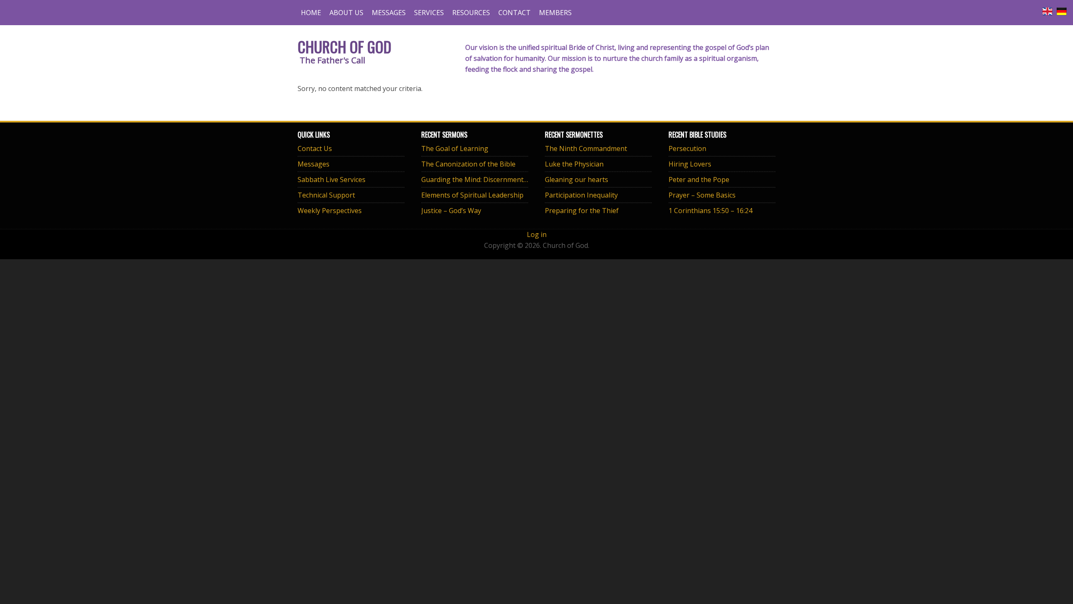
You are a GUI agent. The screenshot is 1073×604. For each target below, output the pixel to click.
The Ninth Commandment (586, 148)
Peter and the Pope (699, 179)
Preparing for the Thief (582, 210)
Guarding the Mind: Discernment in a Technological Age (508, 179)
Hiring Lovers (690, 164)
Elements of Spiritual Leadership (472, 195)
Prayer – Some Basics (702, 195)
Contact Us (315, 148)
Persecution (687, 148)
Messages (313, 164)
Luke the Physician (574, 164)
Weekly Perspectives (330, 210)
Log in (537, 234)
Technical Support (326, 195)
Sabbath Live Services (331, 179)
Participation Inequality (581, 195)
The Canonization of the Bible (468, 164)
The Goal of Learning (454, 148)
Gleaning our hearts (576, 179)
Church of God (344, 46)
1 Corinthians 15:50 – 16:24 (710, 210)
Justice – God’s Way (451, 210)
